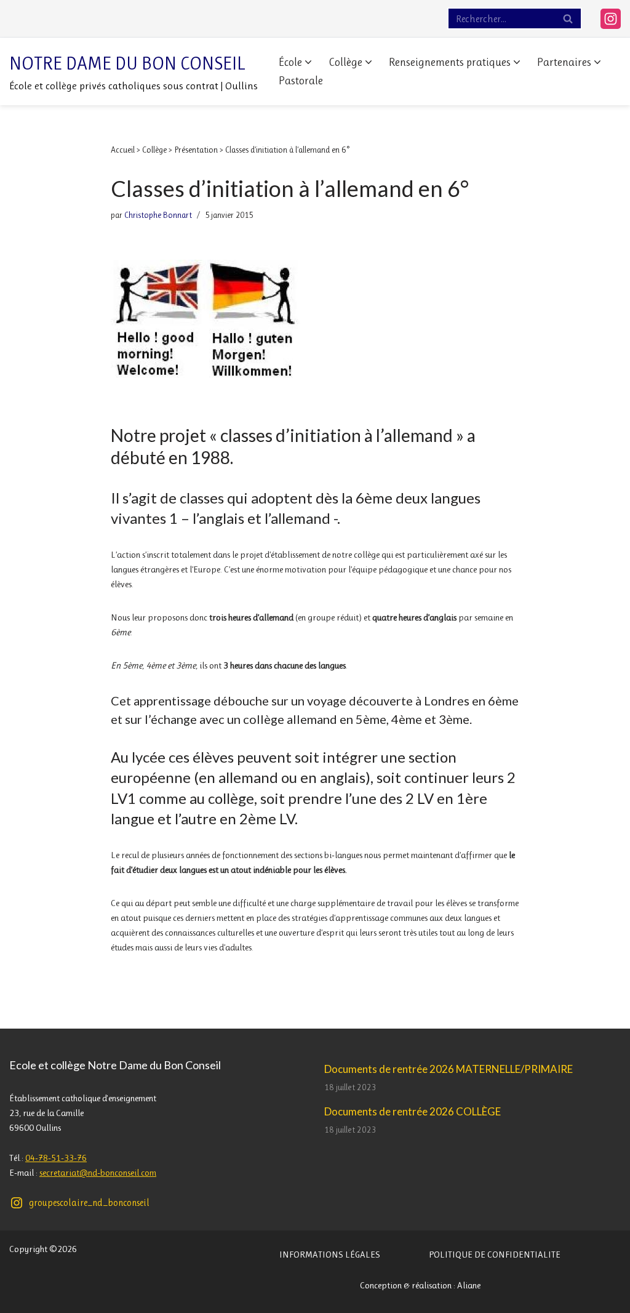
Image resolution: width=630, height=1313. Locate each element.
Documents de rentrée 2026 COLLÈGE (412, 1111)
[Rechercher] (568, 18)
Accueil (123, 150)
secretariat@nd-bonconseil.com (97, 1172)
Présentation (196, 150)
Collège (154, 150)
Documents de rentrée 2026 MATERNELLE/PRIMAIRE (448, 1068)
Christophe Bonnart (158, 215)
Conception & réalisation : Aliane (420, 1285)
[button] (308, 62)
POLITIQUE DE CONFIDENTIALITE (494, 1254)
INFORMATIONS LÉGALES (329, 1254)
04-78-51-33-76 (56, 1157)
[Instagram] (610, 19)
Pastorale (301, 80)
